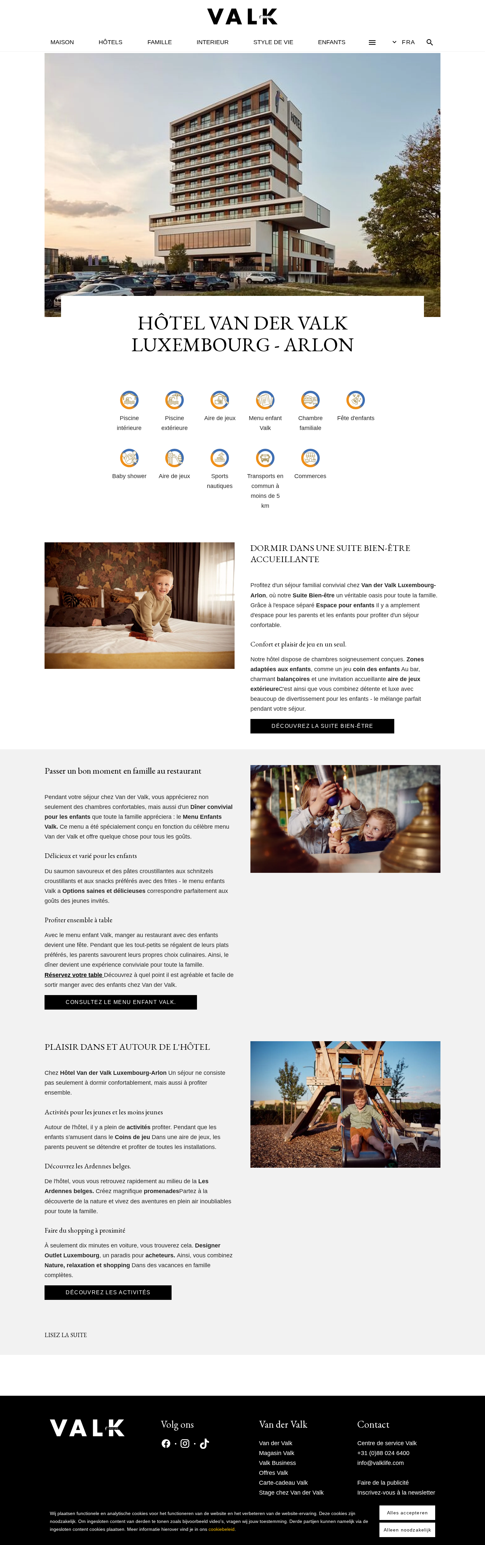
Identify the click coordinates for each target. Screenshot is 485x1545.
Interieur (213, 42)
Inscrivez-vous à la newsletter (396, 1492)
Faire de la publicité (383, 1482)
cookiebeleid (222, 1529)
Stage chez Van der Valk (291, 1492)
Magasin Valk (276, 1453)
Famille (159, 42)
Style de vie (273, 42)
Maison (62, 42)
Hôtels (110, 42)
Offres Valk (273, 1473)
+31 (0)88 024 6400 (383, 1453)
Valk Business (277, 1463)
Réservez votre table (73, 975)
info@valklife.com (380, 1463)
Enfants (331, 42)
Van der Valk (275, 1443)
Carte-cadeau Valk (283, 1482)
